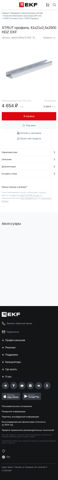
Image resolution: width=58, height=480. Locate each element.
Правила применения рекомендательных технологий (28, 430)
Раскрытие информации (14, 411)
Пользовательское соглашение (17, 406)
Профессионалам (15, 340)
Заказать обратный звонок (19, 323)
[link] (5, 385)
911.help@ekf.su (29, 198)
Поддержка (11, 354)
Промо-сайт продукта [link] (30, 138)
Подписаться (13, 332)
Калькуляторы (13, 362)
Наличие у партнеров (30, 133)
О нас (8, 376)
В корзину (13, 292)
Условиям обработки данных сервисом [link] (16, 436)
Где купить (11, 369)
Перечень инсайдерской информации (20, 416)
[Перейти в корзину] (47, 4)
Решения (10, 347)
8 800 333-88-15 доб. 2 (30, 195)
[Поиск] (54, 5)
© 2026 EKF (7, 471)
